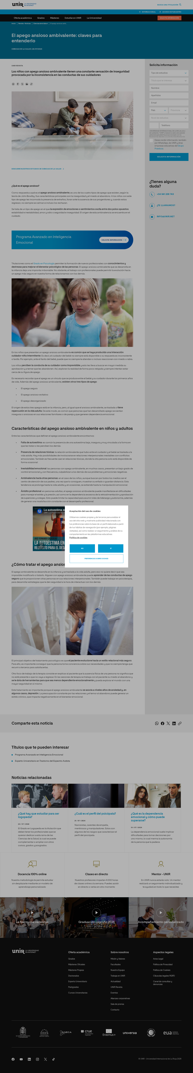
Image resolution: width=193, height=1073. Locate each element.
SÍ (110, 548)
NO (82, 548)
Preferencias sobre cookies (96, 558)
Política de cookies (78, 538)
